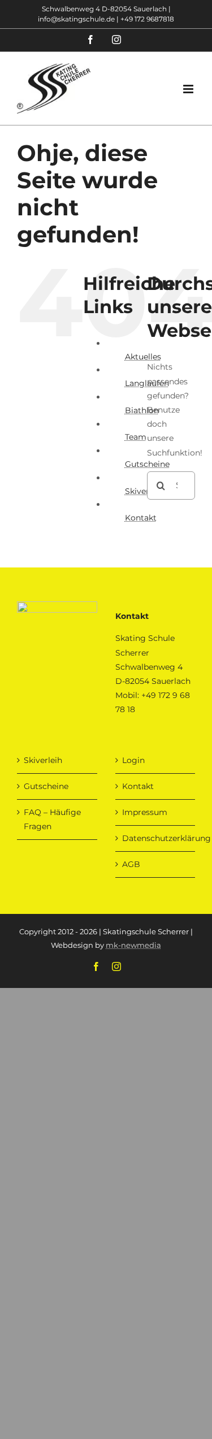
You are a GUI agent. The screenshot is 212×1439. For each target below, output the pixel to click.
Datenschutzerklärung (156, 838)
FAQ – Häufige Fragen (52, 819)
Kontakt (141, 518)
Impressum (144, 812)
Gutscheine (46, 786)
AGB (131, 864)
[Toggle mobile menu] (189, 89)
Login (133, 760)
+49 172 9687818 (147, 19)
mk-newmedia (133, 945)
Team (135, 437)
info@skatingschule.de (76, 19)
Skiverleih (43, 760)
